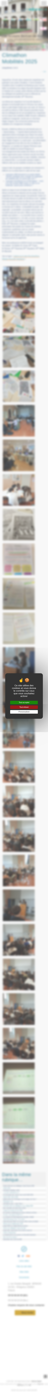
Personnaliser (24, 712)
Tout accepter (24, 702)
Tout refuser (24, 707)
